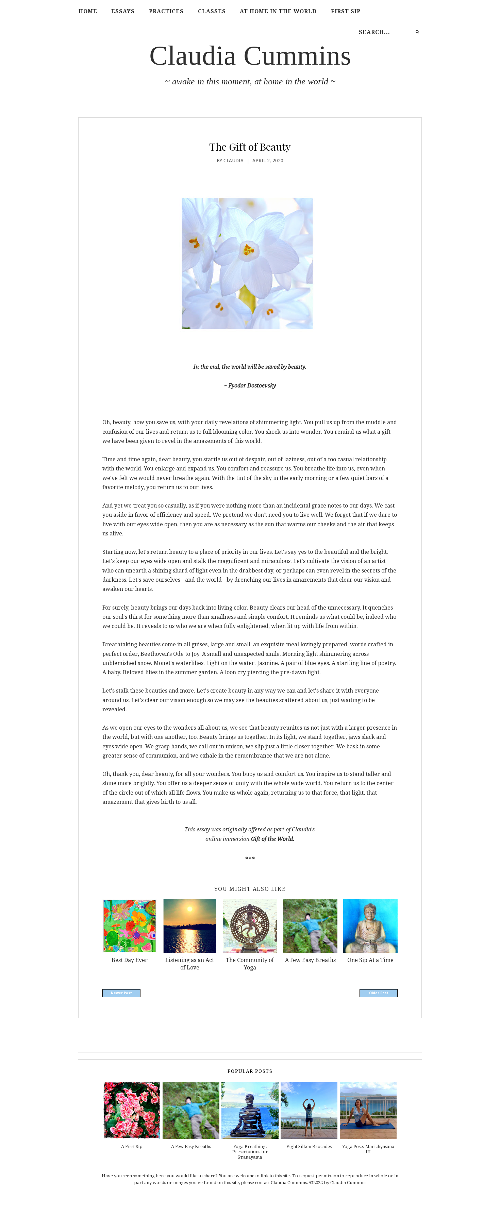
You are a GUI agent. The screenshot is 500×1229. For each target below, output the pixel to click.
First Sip (346, 11)
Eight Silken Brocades (309, 1146)
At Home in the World (278, 11)
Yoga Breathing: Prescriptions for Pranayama (250, 1152)
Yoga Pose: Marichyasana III (368, 1149)
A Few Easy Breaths (191, 1146)
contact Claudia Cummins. (281, 1182)
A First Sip (132, 1146)
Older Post (378, 993)
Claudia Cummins (250, 55)
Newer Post (121, 993)
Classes (212, 11)
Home (88, 11)
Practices (166, 11)
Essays (123, 11)
